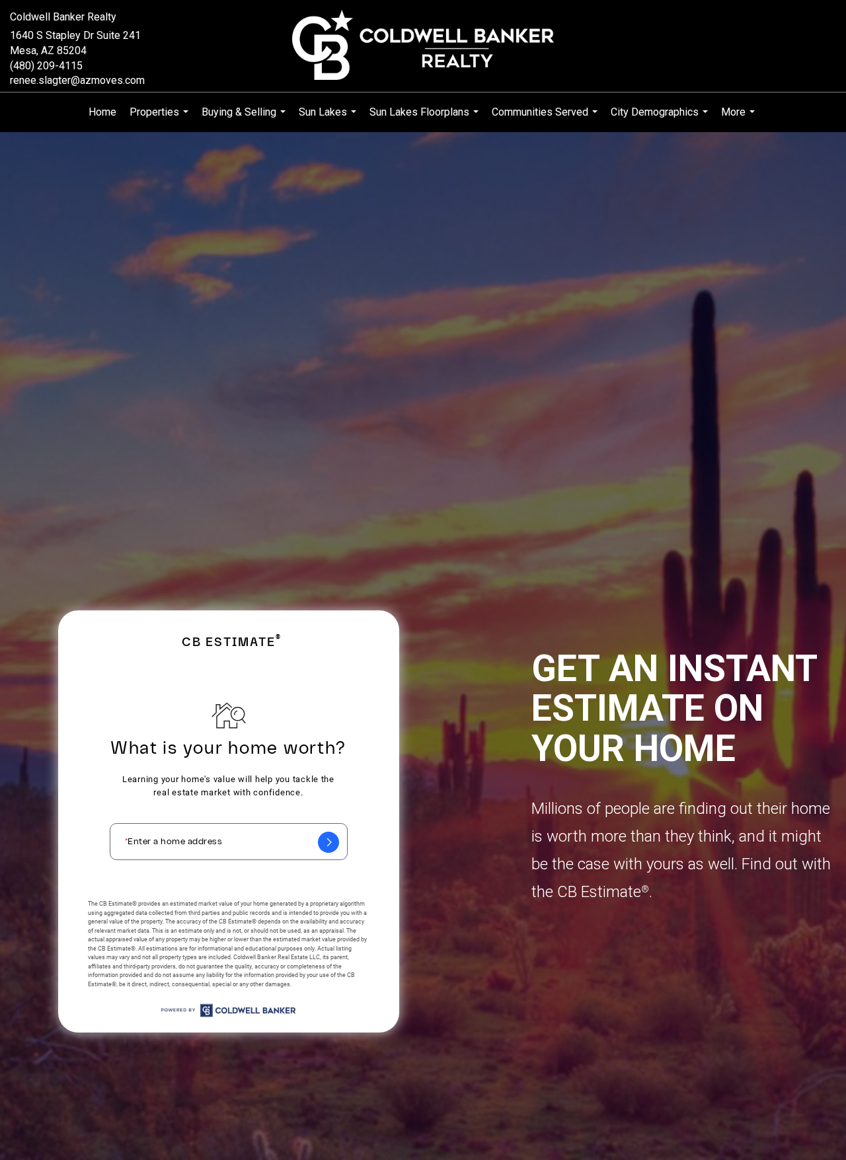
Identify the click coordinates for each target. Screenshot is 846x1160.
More (739, 119)
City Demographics (661, 119)
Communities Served (546, 119)
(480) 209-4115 (46, 65)
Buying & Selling (245, 119)
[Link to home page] (423, 46)
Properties (161, 119)
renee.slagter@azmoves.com (77, 80)
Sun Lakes (329, 119)
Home (102, 112)
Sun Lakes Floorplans (425, 119)
